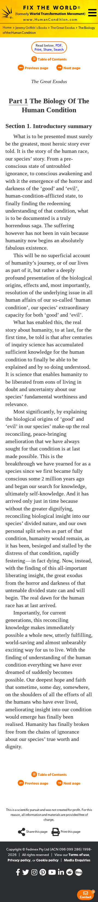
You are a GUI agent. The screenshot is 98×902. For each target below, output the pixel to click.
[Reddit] (69, 874)
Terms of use (79, 855)
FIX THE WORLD (50, 8)
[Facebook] (18, 874)
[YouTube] (52, 874)
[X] (25, 874)
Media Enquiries (77, 860)
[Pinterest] (42, 874)
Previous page (36, 68)
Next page (71, 68)
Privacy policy (19, 860)
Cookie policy (47, 860)
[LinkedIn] (61, 874)
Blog (78, 872)
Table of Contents (52, 59)
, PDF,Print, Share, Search (49, 48)
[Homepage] (7, 12)
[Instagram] (34, 874)
